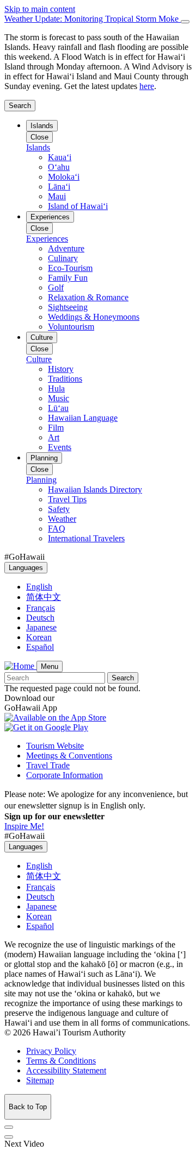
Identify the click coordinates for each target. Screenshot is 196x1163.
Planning (44, 458)
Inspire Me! (24, 826)
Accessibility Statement (66, 1070)
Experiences (50, 217)
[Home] (20, 666)
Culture (41, 337)
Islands (41, 126)
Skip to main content (39, 9)
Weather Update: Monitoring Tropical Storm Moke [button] (92, 18)
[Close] (185, 21)
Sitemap (40, 1080)
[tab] (98, 19)
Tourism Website (55, 745)
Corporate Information (64, 775)
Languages (26, 568)
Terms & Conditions (61, 1060)
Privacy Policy (51, 1050)
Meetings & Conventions (69, 755)
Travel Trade (48, 765)
